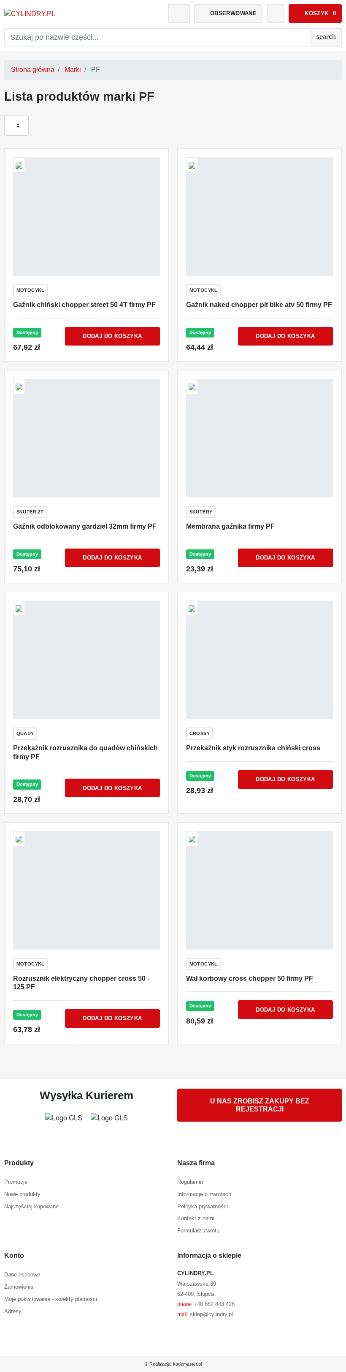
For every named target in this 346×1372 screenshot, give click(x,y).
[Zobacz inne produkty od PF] (19, 164)
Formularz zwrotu (198, 1230)
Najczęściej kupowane (31, 1206)
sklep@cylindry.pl (205, 1314)
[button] (315, 13)
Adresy (13, 1311)
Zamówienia (18, 1287)
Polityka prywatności (202, 1206)
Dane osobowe (22, 1274)
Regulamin (190, 1182)
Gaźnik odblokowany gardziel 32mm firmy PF (85, 526)
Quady (25, 733)
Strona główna (32, 69)
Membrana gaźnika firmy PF (230, 526)
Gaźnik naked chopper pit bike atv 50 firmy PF (259, 304)
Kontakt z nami (195, 1218)
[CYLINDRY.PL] (56, 13)
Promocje (15, 1182)
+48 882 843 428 (206, 1304)
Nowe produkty (22, 1194)
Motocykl (30, 290)
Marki (73, 69)
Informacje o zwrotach (204, 1194)
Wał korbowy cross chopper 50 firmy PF (249, 978)
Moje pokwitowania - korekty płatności (50, 1299)
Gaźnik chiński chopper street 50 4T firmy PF (84, 304)
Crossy (199, 733)
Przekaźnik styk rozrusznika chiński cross (253, 748)
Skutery (201, 511)
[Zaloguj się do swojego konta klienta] (179, 13)
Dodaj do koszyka (112, 336)
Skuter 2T (30, 511)
